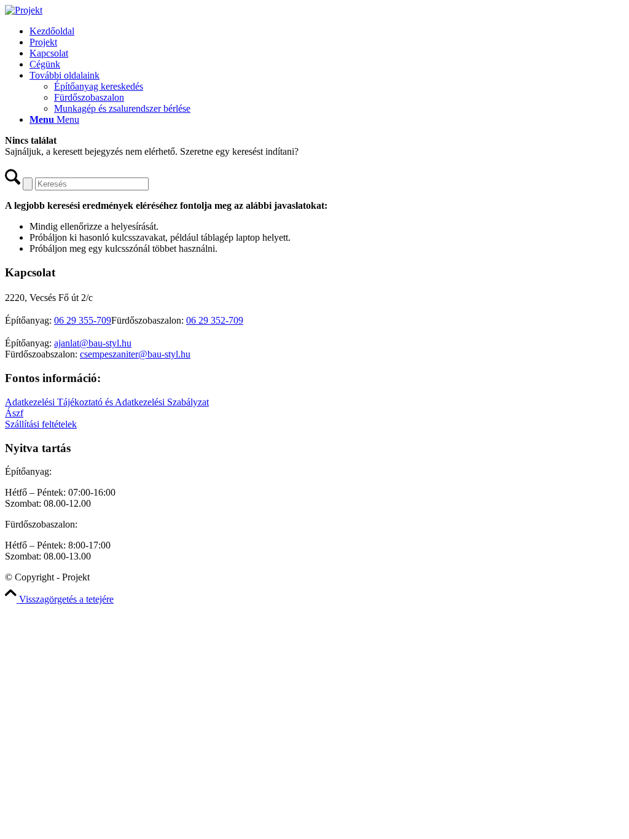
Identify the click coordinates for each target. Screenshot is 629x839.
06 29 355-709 (82, 320)
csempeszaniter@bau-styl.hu (135, 354)
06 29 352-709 (214, 320)
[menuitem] (326, 31)
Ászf (14, 413)
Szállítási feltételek (41, 424)
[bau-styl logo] (23, 10)
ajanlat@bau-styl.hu (92, 343)
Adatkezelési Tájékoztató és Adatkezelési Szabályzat (107, 402)
